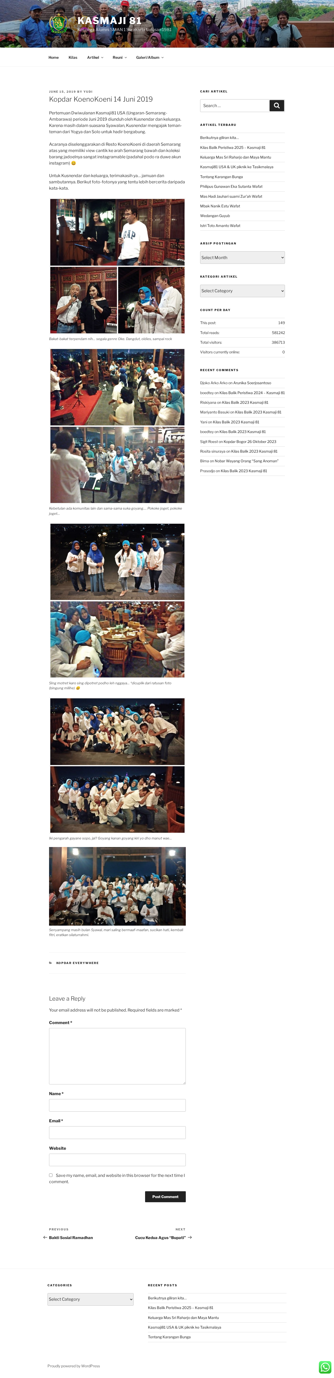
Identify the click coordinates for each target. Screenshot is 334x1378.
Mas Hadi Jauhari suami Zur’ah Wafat (231, 196)
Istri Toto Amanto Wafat (220, 225)
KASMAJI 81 (109, 20)
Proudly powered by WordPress (73, 1366)
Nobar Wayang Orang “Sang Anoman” (247, 461)
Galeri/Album (147, 57)
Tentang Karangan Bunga (221, 176)
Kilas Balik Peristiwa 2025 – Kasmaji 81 (233, 147)
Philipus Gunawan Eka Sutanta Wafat (231, 186)
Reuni (118, 57)
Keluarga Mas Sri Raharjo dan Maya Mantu (235, 157)
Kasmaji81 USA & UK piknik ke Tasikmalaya (236, 167)
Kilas (73, 57)
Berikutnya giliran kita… (219, 137)
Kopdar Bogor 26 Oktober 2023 (250, 441)
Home (54, 57)
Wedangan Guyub (215, 215)
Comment (60, 1022)
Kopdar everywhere (77, 963)
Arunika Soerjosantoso (252, 383)
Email (56, 1120)
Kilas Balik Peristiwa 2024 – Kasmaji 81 (252, 392)
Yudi (88, 92)
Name (56, 1093)
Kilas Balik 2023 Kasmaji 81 (245, 402)
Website (57, 1148)
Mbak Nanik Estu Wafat (220, 206)
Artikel (93, 57)
